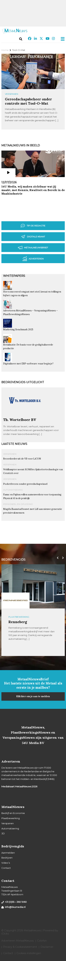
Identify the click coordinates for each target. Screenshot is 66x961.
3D (3, 833)
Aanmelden (8, 852)
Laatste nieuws (14, 444)
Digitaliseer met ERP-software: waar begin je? (28, 363)
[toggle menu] (61, 39)
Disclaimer (46, 946)
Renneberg (17, 622)
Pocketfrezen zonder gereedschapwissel (25, 483)
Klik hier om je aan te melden (33, 696)
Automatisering (13, 489)
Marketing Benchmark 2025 (18, 329)
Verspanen (11, 94)
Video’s (5, 862)
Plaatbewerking (18, 617)
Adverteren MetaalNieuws (17, 940)
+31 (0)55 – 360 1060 (16, 901)
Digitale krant (36, 236)
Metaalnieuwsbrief (36, 247)
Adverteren (36, 258)
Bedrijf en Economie (13, 813)
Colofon (42, 940)
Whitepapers (14, 275)
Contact (6, 867)
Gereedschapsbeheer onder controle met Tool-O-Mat (28, 101)
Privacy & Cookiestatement (20, 946)
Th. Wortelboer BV (19, 419)
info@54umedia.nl (15, 907)
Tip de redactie (36, 225)
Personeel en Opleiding (18, 504)
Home (5, 50)
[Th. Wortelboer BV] (25, 416)
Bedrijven (6, 857)
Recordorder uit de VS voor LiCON (22, 458)
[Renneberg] (15, 600)
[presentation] (56, 557)
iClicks (5, 933)
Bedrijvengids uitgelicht (22, 382)
